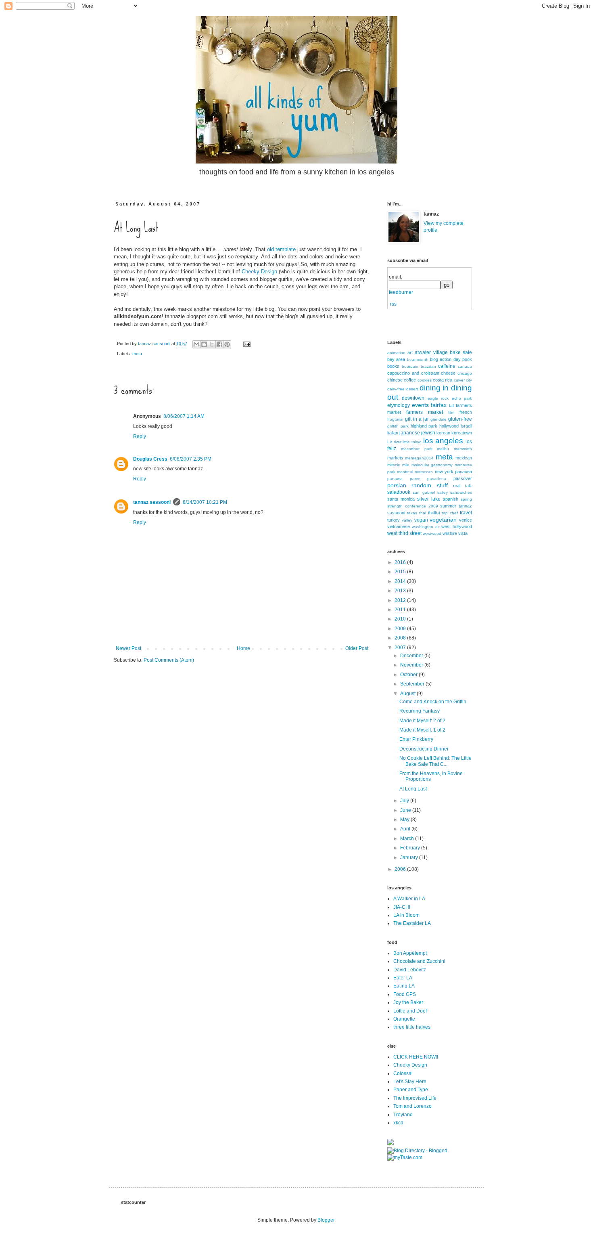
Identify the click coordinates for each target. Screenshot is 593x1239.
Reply (139, 436)
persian (396, 485)
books (393, 366)
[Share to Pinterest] (227, 344)
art (410, 352)
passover (462, 478)
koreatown (461, 432)
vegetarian (443, 519)
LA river (394, 442)
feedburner (401, 292)
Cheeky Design (259, 271)
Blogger (325, 1220)
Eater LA (402, 978)
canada (465, 366)
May (405, 819)
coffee (410, 379)
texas (412, 513)
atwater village (431, 352)
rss (393, 304)
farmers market (424, 412)
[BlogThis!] (204, 344)
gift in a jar (417, 419)
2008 (401, 638)
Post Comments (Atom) (169, 660)
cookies (425, 380)
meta (137, 353)
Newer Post (128, 648)
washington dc (426, 526)
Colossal (403, 1073)
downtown (413, 398)
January (409, 857)
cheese (448, 373)
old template (281, 249)
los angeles (443, 440)
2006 (401, 869)
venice (465, 520)
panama (395, 478)
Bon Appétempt (410, 953)
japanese (409, 433)
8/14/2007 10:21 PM (205, 502)
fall (451, 405)
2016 (401, 562)
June (406, 810)
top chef (450, 513)
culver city (463, 380)
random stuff (429, 485)
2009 (401, 628)
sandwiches (461, 492)
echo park (462, 398)
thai (422, 513)
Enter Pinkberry (416, 739)
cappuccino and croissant (413, 373)
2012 (401, 600)
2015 (401, 571)
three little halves (411, 1027)
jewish (428, 433)
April (405, 829)
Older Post (356, 648)
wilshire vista (455, 533)
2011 (401, 609)
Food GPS (404, 994)
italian (392, 432)
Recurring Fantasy (419, 711)
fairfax (439, 405)
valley (407, 520)
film (451, 412)
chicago (464, 373)
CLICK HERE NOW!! (415, 1057)
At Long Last (413, 789)
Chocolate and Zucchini (419, 961)
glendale (438, 419)
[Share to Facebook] (219, 344)
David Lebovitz (409, 970)
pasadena (436, 478)
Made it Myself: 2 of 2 (422, 720)
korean (443, 432)
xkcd (398, 1123)
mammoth (463, 449)
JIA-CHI (401, 907)
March (407, 838)
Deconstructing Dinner (424, 749)
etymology (398, 405)
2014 (401, 581)
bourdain (410, 366)
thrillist (434, 512)
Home (243, 648)
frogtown (395, 419)
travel (466, 513)
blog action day (445, 359)
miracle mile (398, 465)
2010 (401, 619)
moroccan (424, 472)
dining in (434, 388)
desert (412, 389)
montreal (405, 472)
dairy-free (396, 389)
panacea (463, 471)
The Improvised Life (414, 1098)
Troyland (403, 1114)
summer (448, 505)
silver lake (429, 499)
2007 (401, 647)
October (409, 674)
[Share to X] (212, 344)
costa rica (442, 379)
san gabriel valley (430, 492)
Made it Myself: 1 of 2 (422, 730)
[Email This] (196, 344)
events (420, 405)
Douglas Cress (150, 459)
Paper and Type (410, 1089)
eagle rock (438, 398)
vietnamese (398, 526)
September (413, 684)
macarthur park (416, 449)
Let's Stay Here (409, 1081)
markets (395, 457)
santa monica (401, 499)
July (405, 800)
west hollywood (456, 526)
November (412, 665)
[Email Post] (245, 343)
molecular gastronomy (432, 465)
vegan (421, 520)
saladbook (398, 492)
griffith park (398, 426)
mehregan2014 (419, 458)
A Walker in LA (409, 898)
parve (415, 478)
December (412, 655)
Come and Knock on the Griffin (432, 701)
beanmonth (417, 359)
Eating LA (404, 986)
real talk (462, 485)
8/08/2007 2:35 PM (190, 459)
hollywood (449, 425)
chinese (395, 379)
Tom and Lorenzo (412, 1106)
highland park (424, 425)
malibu (443, 449)
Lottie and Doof (410, 1011)
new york (444, 471)
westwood (432, 533)
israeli (466, 425)
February (410, 848)
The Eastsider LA (412, 923)
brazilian (428, 366)
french (465, 412)
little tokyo (412, 442)
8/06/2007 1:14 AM (184, 416)
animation (396, 352)
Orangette (404, 1019)
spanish (450, 499)
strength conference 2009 (412, 506)
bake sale (461, 352)
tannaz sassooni (154, 343)
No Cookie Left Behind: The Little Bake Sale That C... (435, 761)
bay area (396, 359)
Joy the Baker (408, 1002)
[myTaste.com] (404, 1157)
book (467, 359)
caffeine (446, 366)
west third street (404, 533)
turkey (393, 520)
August (408, 693)
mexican (463, 457)
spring (466, 499)
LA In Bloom (406, 915)
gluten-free (460, 419)
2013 (401, 590)
